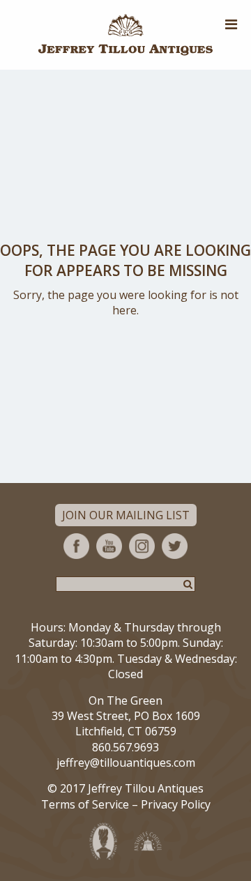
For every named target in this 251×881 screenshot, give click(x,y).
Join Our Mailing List (126, 515)
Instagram (142, 546)
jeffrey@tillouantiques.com (125, 762)
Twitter (175, 546)
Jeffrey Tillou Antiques (125, 35)
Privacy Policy (176, 804)
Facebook (76, 546)
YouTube (109, 546)
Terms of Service (85, 804)
